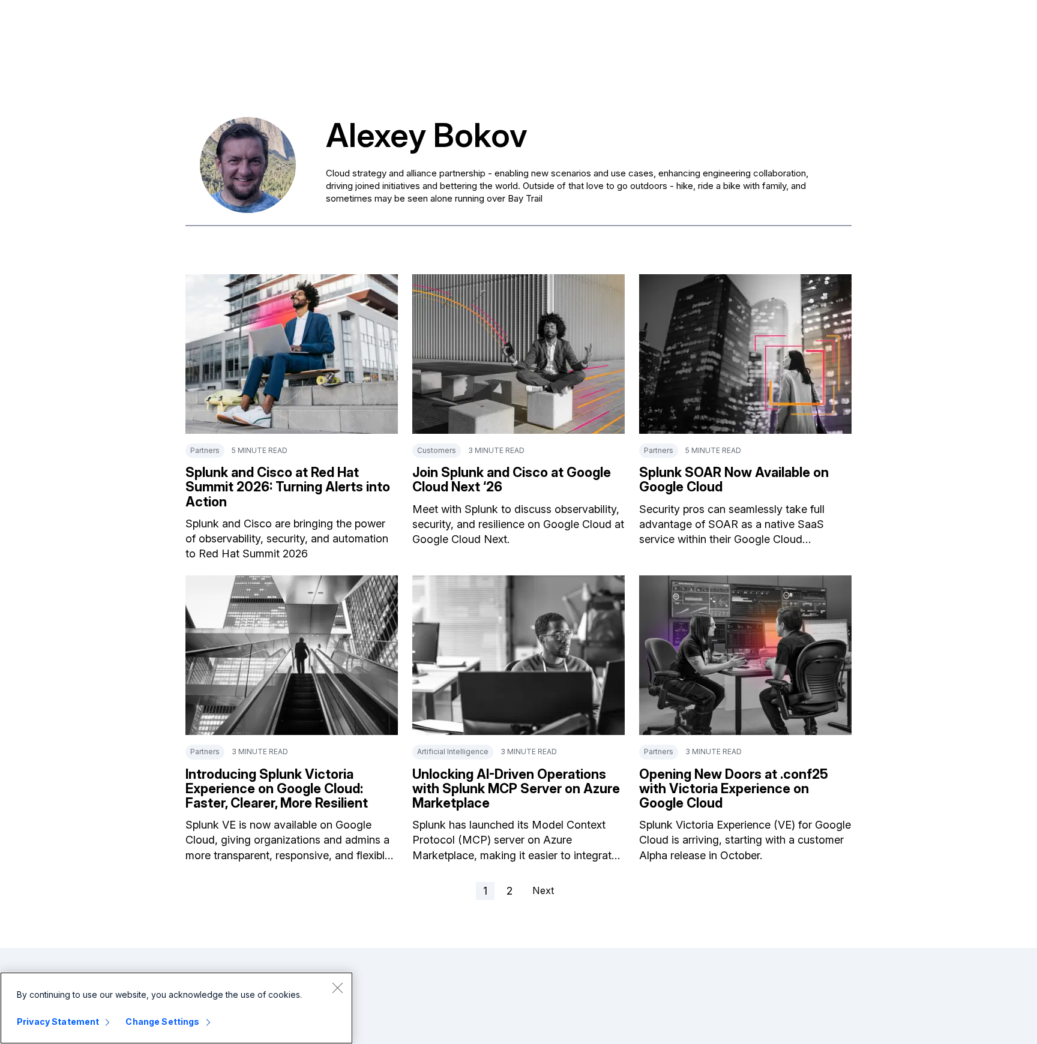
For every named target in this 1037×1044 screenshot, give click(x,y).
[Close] (337, 988)
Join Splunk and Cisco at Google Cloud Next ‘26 (511, 479)
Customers (436, 450)
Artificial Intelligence (452, 751)
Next (543, 890)
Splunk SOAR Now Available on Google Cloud (734, 479)
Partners (205, 450)
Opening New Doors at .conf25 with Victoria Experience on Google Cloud (733, 788)
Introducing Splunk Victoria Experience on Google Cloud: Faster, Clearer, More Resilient (276, 788)
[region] (176, 1008)
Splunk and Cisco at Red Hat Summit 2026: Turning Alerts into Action (287, 486)
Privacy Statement (58, 1021)
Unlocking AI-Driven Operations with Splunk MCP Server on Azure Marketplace (516, 788)
